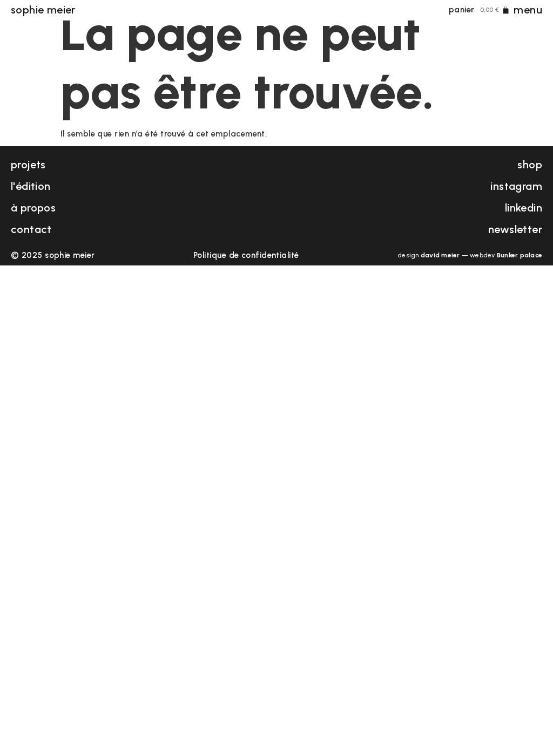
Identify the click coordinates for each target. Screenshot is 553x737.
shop (529, 164)
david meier (440, 255)
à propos (33, 207)
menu (528, 9)
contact (31, 229)
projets (28, 164)
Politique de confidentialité (246, 255)
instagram (516, 186)
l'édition (31, 186)
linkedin (523, 207)
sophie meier (43, 9)
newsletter (515, 229)
